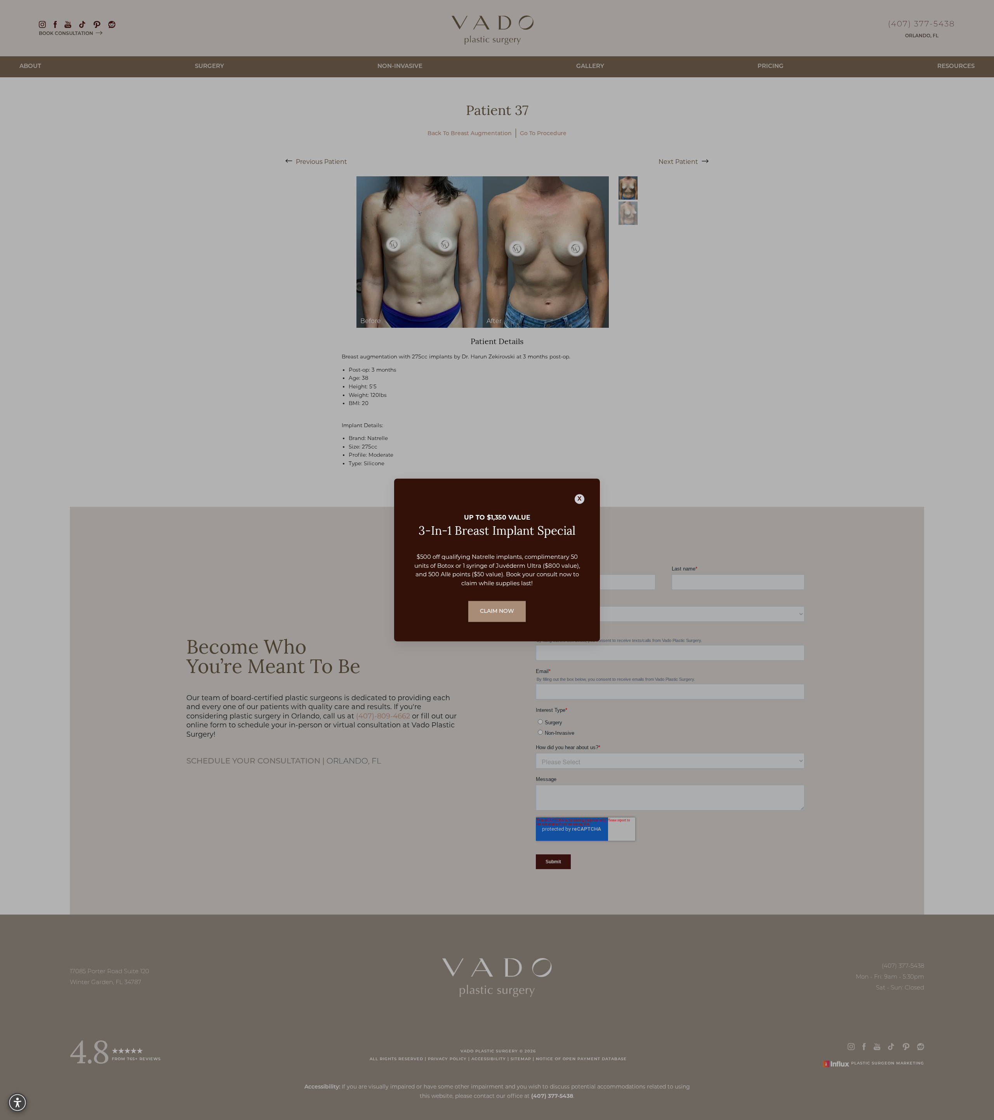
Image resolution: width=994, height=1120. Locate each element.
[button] (17, 1102)
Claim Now (497, 611)
